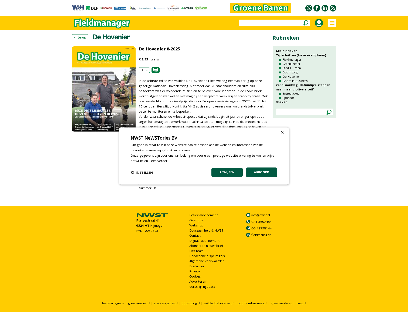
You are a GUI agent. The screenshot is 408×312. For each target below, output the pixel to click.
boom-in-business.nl (252, 303)
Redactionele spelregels (207, 256)
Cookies (195, 276)
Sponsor (288, 98)
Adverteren (197, 281)
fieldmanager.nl (113, 303)
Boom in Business (295, 81)
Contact (195, 235)
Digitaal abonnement (204, 240)
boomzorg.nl (191, 303)
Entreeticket (291, 94)
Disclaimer (196, 266)
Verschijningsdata (202, 286)
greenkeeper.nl (139, 303)
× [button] (282, 132)
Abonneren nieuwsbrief (206, 245)
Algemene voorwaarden (206, 261)
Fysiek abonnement (203, 215)
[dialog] (204, 156)
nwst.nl (301, 303)
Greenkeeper (291, 64)
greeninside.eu (281, 303)
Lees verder (158, 161)
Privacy (194, 271)
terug (80, 37)
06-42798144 (261, 228)
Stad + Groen (292, 68)
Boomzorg (290, 72)
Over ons (196, 220)
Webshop (196, 225)
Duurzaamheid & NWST (206, 230)
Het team (196, 251)
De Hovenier (291, 76)
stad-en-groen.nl (166, 303)
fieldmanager (261, 235)
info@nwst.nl (260, 215)
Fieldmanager (292, 59)
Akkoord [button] (261, 172)
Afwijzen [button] (227, 172)
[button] (142, 172)
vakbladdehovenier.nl (219, 303)
